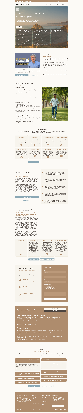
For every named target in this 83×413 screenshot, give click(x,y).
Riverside (43, 400)
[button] (66, 1)
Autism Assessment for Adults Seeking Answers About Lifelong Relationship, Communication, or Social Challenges (24, 32)
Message (45, 290)
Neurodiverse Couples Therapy (50, 288)
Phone (45, 279)
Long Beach (44, 398)
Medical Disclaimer (47, 409)
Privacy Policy (32, 409)
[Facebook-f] (24, 409)
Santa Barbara (44, 397)
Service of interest (47, 284)
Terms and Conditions (39, 409)
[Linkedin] (25, 409)
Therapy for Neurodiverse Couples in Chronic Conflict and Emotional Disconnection (58, 32)
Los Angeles (44, 405)
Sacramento (44, 402)
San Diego (43, 404)
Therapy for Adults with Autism (50, 287)
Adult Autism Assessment (49, 286)
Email (45, 275)
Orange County (44, 401)
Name (45, 270)
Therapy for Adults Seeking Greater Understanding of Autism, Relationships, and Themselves (40, 32)
